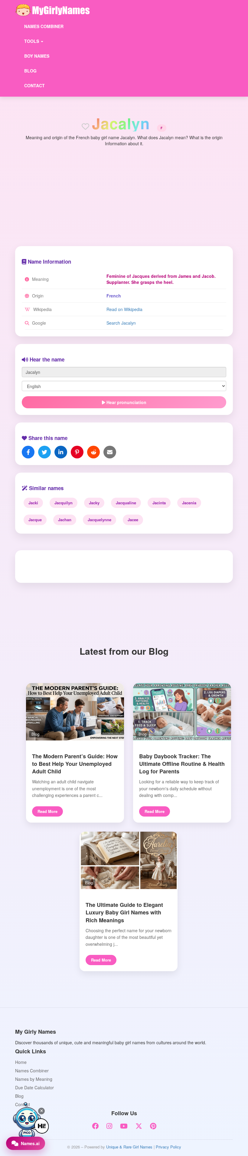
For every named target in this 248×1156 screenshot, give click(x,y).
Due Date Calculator (34, 1087)
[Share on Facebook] (28, 452)
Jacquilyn (63, 503)
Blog (30, 71)
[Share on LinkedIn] (60, 452)
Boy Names (36, 56)
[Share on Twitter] (44, 452)
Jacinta (159, 503)
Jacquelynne (99, 519)
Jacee (133, 519)
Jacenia (189, 503)
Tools (32, 41)
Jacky (94, 503)
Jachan (64, 519)
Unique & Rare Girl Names (129, 1147)
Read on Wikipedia (124, 309)
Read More (47, 811)
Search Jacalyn (121, 323)
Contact (34, 85)
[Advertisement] (124, 191)
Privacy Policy (168, 1147)
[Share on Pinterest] (77, 452)
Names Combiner (44, 26)
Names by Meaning (33, 1079)
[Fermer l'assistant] (41, 1111)
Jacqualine (126, 503)
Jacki (33, 503)
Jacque (35, 519)
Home (21, 1062)
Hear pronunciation (125, 402)
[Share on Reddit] (93, 452)
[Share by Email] (109, 452)
